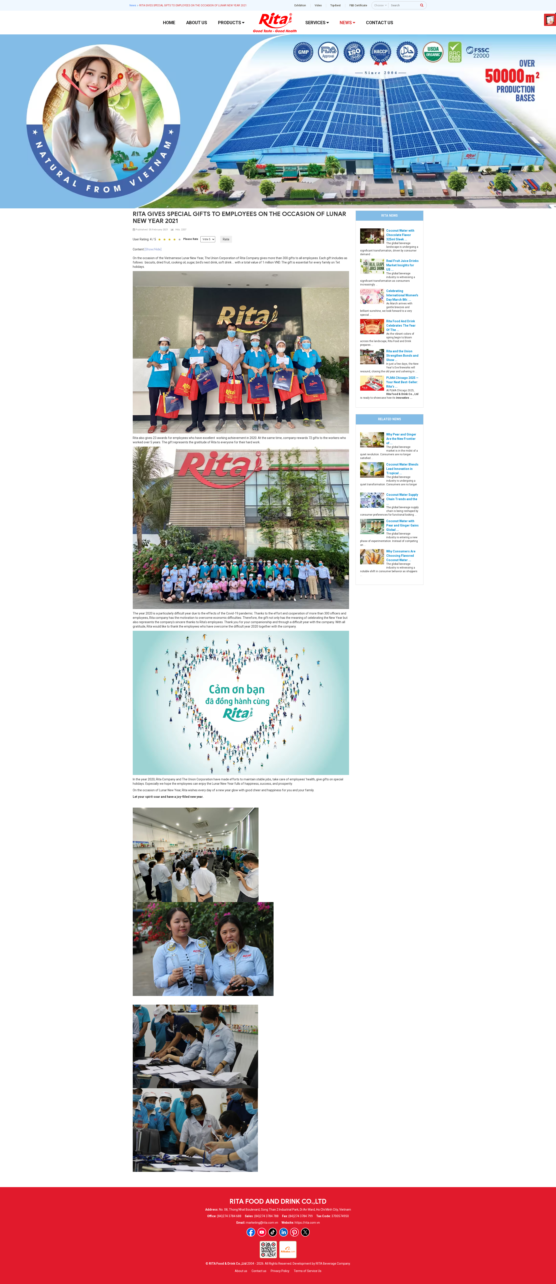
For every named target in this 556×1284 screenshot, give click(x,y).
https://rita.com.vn (307, 1222)
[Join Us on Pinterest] (294, 1232)
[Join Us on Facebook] (251, 1232)
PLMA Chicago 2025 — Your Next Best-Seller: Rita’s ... (402, 382)
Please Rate (190, 239)
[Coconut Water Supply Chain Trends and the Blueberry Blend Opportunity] (372, 499)
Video (318, 5)
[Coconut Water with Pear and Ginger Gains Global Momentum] (372, 526)
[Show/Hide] (152, 249)
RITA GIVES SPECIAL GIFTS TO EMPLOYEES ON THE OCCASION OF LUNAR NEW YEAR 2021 (239, 217)
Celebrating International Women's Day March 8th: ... (402, 295)
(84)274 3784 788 (266, 1216)
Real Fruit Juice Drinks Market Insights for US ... (402, 265)
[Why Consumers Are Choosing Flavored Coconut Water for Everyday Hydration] (372, 556)
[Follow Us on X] (305, 1232)
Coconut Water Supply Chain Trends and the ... (402, 499)
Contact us (259, 1271)
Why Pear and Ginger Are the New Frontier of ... (401, 439)
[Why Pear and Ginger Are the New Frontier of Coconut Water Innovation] (372, 439)
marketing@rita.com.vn (262, 1222)
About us (241, 1271)
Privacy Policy (280, 1271)
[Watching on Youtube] (261, 1232)
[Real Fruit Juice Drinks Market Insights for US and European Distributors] (372, 266)
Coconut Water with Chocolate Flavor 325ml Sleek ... (400, 235)
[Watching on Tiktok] (272, 1232)
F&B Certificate (358, 5)
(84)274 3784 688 (229, 1216)
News (132, 5)
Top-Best (335, 5)
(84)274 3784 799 (300, 1216)
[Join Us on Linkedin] (283, 1232)
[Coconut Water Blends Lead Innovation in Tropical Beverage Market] (372, 469)
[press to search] (422, 5)
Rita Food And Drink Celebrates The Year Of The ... (401, 325)
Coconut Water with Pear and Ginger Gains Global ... (402, 525)
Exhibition (300, 5)
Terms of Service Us (307, 1271)
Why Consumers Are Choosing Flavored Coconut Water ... (400, 556)
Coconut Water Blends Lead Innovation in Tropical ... (402, 469)
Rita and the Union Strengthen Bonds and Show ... (402, 355)
